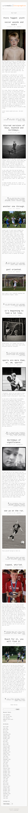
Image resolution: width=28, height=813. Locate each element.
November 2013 (6, 790)
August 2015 (6, 760)
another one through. (14, 206)
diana (16, 199)
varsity (19, 120)
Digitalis (19, 26)
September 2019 (6, 734)
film (19, 199)
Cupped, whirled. (14, 565)
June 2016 (5, 756)
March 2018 (5, 744)
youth (24, 120)
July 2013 (5, 796)
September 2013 (6, 793)
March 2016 (5, 757)
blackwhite (11, 199)
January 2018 (6, 747)
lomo (17, 199)
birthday (22, 198)
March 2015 (5, 766)
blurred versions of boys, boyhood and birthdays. (14, 128)
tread (23, 119)
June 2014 (5, 780)
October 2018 (6, 738)
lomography (22, 199)
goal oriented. (14, 270)
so (16, 119)
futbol (17, 118)
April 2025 (5, 726)
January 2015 (6, 769)
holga (14, 353)
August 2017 (6, 753)
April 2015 (5, 765)
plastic (13, 200)
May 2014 (5, 781)
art (10, 118)
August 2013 (6, 795)
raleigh (13, 354)
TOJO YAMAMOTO (6, 714)
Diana (19, 132)
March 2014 (5, 784)
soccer (19, 119)
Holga (19, 315)
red (12, 633)
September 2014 (6, 775)
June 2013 (5, 798)
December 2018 (6, 737)
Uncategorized (19, 444)
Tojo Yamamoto (6, 717)
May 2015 (5, 763)
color (13, 118)
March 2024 (5, 729)
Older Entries (14, 704)
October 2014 (6, 774)
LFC (17, 263)
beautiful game (15, 198)
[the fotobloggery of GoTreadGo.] (14, 6)
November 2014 (6, 772)
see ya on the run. (14, 511)
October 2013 (6, 792)
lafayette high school (19, 558)
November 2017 (6, 749)
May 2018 (5, 741)
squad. (4, 720)
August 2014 (6, 777)
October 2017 (6, 750)
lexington (13, 263)
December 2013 (6, 789)
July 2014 (5, 778)
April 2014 (5, 783)
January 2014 (6, 787)
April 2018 (5, 743)
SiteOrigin (16, 810)
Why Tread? (14, 12)
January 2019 (6, 735)
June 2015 (5, 762)
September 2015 (6, 759)
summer (16, 264)
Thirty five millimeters (18, 567)
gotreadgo (22, 118)
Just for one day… (7, 716)
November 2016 (6, 754)
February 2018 (6, 746)
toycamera (18, 200)
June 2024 (5, 728)
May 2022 (5, 731)
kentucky (6, 119)
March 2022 (5, 732)
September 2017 (6, 752)
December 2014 (6, 771)
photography (12, 119)
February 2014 (6, 786)
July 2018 (5, 740)
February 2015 (6, 768)
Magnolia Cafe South (8, 719)
